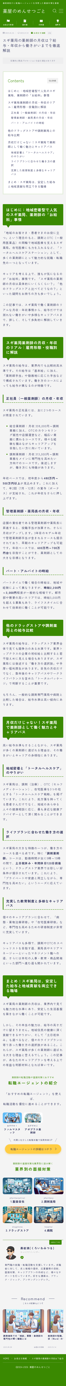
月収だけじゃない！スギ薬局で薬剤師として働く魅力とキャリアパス (31, 144)
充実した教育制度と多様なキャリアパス (33, 172)
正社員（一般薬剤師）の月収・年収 (33, 112)
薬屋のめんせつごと (24, 11)
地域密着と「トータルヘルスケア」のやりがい (33, 154)
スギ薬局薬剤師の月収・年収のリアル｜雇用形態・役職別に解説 (31, 104)
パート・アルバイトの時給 (27, 123)
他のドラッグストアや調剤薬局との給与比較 (31, 132)
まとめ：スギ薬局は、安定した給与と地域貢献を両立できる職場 (31, 184)
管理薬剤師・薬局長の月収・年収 (32, 117)
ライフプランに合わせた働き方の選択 (33, 163)
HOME (6, 1358)
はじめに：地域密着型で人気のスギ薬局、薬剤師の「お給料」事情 (31, 93)
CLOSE (52, 81)
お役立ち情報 (39, 33)
